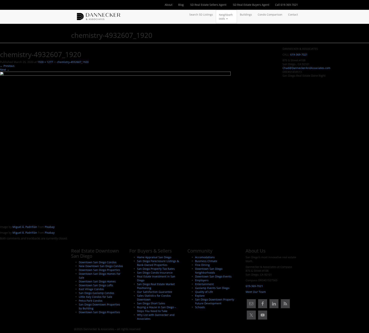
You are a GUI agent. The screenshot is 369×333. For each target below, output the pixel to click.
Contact (293, 14)
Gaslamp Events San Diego (212, 288)
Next (4, 69)
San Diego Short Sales (151, 303)
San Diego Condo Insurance (155, 272)
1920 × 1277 (45, 62)
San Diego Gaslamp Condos (96, 293)
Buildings (246, 14)
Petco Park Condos (90, 300)
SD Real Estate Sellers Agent (207, 5)
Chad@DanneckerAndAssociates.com (306, 68)
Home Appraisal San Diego (154, 257)
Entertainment (204, 284)
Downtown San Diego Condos (97, 262)
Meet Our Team (256, 292)
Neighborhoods (226, 16)
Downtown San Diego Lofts (96, 285)
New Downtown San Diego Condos (101, 266)
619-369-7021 (299, 54)
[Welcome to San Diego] (98, 14)
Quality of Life (204, 292)
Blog (181, 5)
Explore (200, 295)
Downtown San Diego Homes (97, 281)
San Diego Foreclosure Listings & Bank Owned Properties (158, 263)
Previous (7, 66)
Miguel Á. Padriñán (24, 227)
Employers (202, 280)
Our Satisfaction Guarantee (154, 292)
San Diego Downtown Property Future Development (214, 301)
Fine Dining (202, 265)
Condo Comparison (270, 14)
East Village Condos (91, 289)
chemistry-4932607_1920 (73, 62)
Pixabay (50, 227)
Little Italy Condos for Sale (95, 297)
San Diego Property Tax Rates (156, 269)
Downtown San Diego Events (213, 276)
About (168, 5)
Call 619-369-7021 (286, 5)
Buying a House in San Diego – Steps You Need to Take (156, 309)
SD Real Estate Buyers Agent (250, 5)
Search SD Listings (201, 14)
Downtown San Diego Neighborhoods (208, 270)
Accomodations (205, 257)
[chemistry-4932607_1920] (115, 148)
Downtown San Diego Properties (99, 270)
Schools (200, 307)
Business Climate (206, 261)
